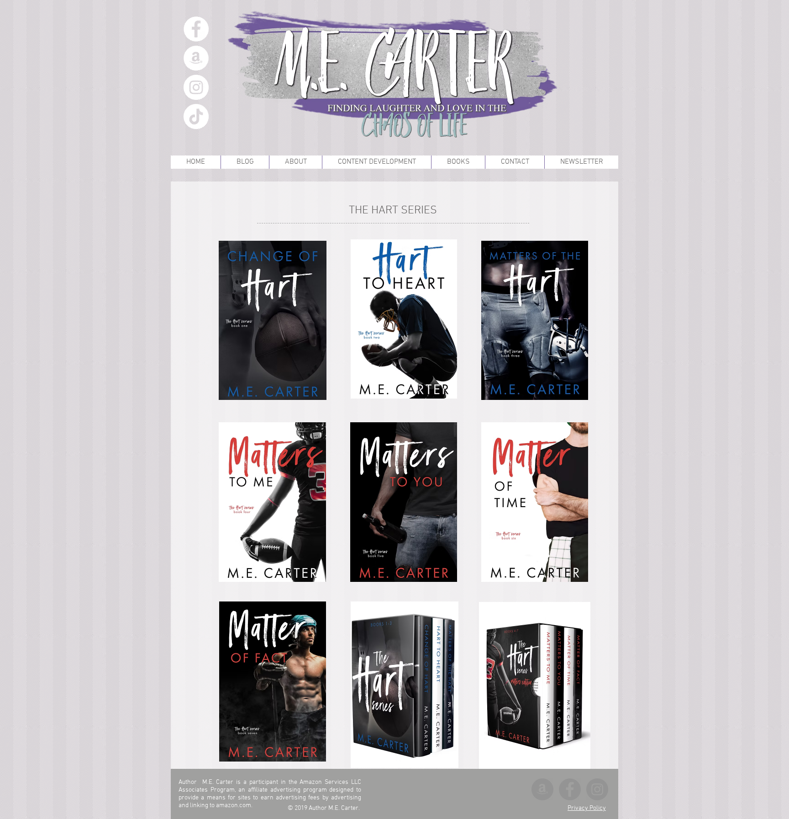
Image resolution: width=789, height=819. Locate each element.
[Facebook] (196, 28)
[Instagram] (196, 87)
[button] (458, 162)
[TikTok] (196, 116)
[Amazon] (196, 58)
